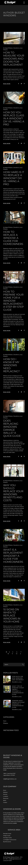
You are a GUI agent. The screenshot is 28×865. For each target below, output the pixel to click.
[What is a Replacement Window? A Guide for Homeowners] (14, 535)
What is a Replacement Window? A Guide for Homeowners (13, 555)
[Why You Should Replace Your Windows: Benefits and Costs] (14, 470)
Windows (5, 50)
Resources (5, 798)
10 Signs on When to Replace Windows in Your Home (11, 615)
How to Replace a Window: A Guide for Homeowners (13, 238)
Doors (4, 721)
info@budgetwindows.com (9, 779)
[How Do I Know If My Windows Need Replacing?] (14, 344)
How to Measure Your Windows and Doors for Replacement (13, 58)
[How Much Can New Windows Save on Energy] (7, 679)
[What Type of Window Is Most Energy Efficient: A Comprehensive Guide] (7, 689)
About (4, 800)
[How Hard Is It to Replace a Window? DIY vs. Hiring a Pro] (14, 157)
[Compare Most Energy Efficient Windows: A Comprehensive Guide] (7, 703)
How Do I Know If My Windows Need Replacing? (11, 365)
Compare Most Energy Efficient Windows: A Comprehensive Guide (18, 704)
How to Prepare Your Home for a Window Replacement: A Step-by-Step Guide (13, 300)
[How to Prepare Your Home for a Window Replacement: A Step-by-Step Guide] (14, 277)
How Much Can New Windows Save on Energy (18, 678)
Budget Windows (9, 48)
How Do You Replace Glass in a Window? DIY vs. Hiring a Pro (13, 118)
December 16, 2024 (17, 48)
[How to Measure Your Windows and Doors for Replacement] (14, 38)
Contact (5, 802)
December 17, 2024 (16, 682)
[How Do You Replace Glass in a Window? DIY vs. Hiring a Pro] (14, 98)
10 (16, 654)
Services (5, 794)
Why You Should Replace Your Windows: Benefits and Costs (13, 493)
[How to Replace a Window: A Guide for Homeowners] (14, 217)
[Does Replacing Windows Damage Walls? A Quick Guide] (14, 406)
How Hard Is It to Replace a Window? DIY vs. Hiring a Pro (13, 178)
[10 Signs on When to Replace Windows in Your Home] (14, 595)
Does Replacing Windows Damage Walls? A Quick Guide (12, 428)
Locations (5, 796)
